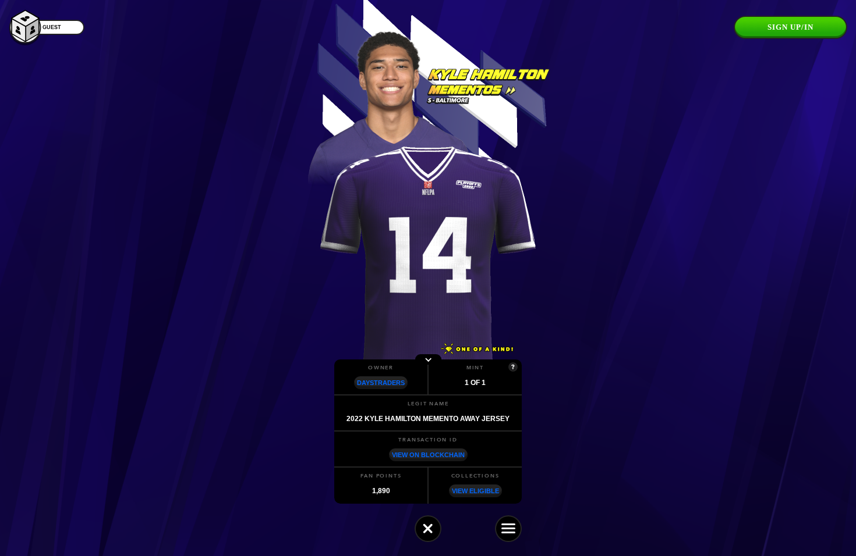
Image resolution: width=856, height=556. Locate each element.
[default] (428, 528)
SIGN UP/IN (790, 27)
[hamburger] (508, 528)
